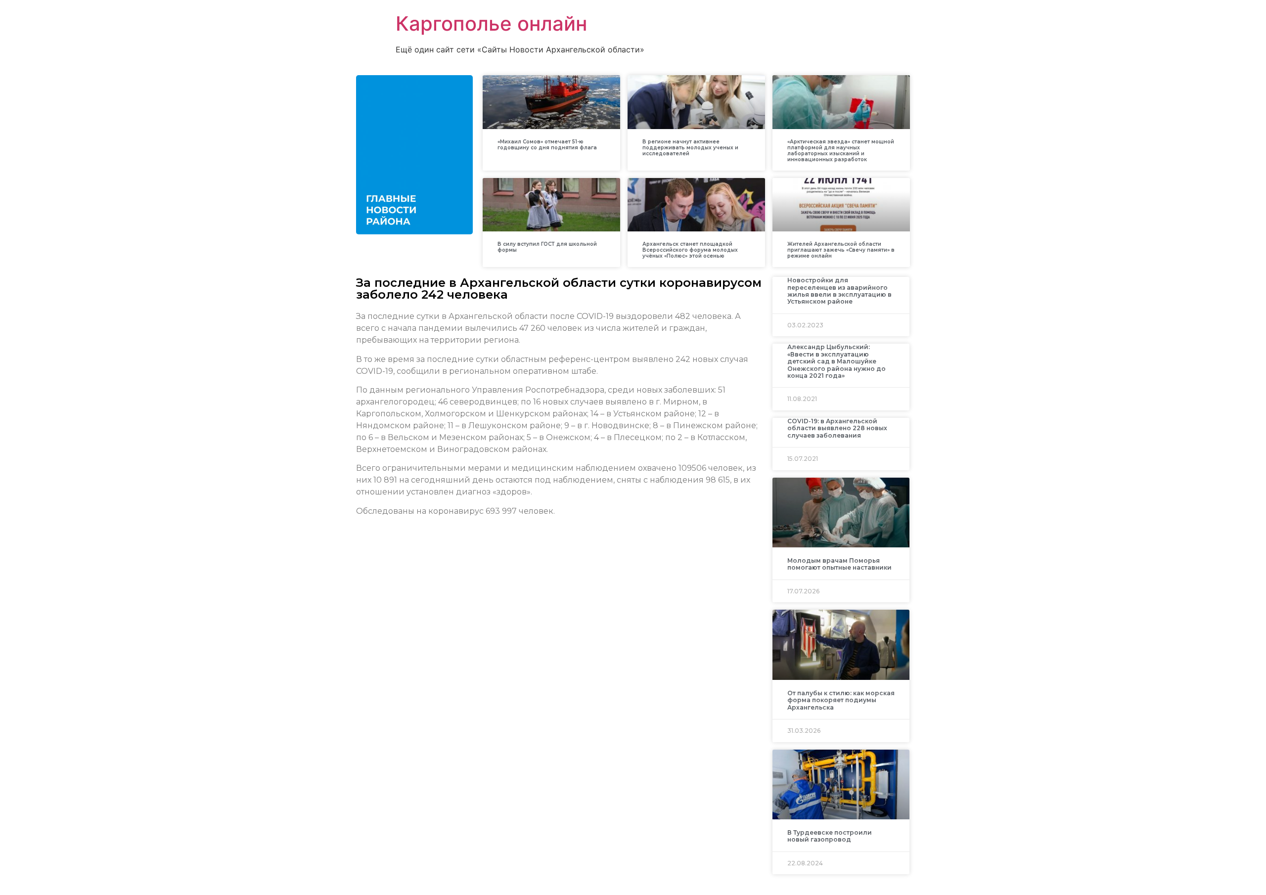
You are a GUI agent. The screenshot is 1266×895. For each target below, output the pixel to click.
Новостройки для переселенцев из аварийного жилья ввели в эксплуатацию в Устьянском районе (839, 290)
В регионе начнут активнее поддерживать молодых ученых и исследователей (690, 147)
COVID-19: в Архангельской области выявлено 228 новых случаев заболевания (837, 428)
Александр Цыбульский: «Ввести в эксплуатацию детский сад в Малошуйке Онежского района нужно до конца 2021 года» (836, 361)
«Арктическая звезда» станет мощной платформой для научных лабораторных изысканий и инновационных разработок (840, 150)
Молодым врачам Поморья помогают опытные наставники (839, 564)
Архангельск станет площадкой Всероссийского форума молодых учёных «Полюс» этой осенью (690, 250)
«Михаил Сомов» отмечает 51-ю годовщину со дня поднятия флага (547, 144)
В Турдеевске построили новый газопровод (829, 836)
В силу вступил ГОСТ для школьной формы (547, 247)
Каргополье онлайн (491, 23)
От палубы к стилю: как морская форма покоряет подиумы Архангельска (841, 700)
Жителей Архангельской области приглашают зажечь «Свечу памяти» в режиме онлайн (841, 250)
